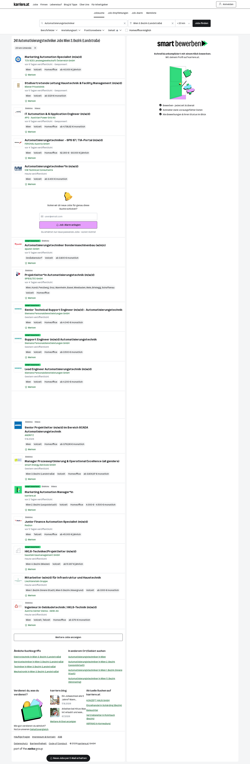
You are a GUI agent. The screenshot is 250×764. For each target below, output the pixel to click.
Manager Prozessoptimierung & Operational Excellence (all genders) (72, 461)
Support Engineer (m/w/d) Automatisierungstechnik (61, 339)
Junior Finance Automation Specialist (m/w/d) (56, 521)
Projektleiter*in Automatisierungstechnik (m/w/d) (59, 275)
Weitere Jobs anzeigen (68, 637)
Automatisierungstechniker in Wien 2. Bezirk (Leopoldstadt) (91, 663)
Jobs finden (201, 23)
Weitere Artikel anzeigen (63, 721)
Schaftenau (108, 287)
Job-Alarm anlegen (70, 224)
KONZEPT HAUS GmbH (98, 700)
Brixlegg (97, 287)
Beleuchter (92, 710)
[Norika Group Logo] (28, 749)
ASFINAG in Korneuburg (98, 723)
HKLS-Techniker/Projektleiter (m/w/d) (50, 551)
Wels (89, 287)
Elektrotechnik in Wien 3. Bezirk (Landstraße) (37, 656)
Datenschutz (21, 743)
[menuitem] (51, 31)
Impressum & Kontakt (44, 736)
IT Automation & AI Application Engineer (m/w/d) (57, 114)
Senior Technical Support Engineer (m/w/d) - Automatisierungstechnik (73, 310)
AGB (60, 736)
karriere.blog (58, 690)
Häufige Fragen (22, 736)
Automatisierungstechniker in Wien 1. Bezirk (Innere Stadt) (95, 672)
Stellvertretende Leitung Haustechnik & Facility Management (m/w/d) (73, 83)
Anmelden (228, 4)
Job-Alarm (137, 13)
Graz (52, 287)
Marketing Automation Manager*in (49, 492)
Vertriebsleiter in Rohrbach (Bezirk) (100, 717)
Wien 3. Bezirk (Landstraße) (82, 40)
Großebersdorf (34, 258)
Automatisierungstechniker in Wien (87, 656)
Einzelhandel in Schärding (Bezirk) (104, 705)
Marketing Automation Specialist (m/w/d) (53, 57)
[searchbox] (68, 216)
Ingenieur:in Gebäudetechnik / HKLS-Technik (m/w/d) (61, 607)
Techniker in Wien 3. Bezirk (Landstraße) (35, 666)
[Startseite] (23, 4)
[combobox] (83, 23)
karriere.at (93, 694)
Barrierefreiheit (38, 743)
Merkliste (151, 13)
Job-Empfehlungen (118, 13)
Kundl (35, 287)
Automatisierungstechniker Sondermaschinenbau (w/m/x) (65, 245)
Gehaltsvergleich (39, 729)
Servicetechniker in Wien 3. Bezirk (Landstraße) (38, 661)
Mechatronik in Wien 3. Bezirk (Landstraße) (36, 671)
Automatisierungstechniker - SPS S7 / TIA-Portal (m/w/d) (64, 140)
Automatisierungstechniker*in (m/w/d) (51, 166)
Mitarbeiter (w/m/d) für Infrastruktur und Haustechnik (63, 577)
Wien (28, 69)
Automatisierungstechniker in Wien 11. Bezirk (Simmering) (91, 680)
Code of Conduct (58, 743)
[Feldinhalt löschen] (124, 23)
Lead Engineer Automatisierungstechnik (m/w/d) (58, 369)
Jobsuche (99, 13)
